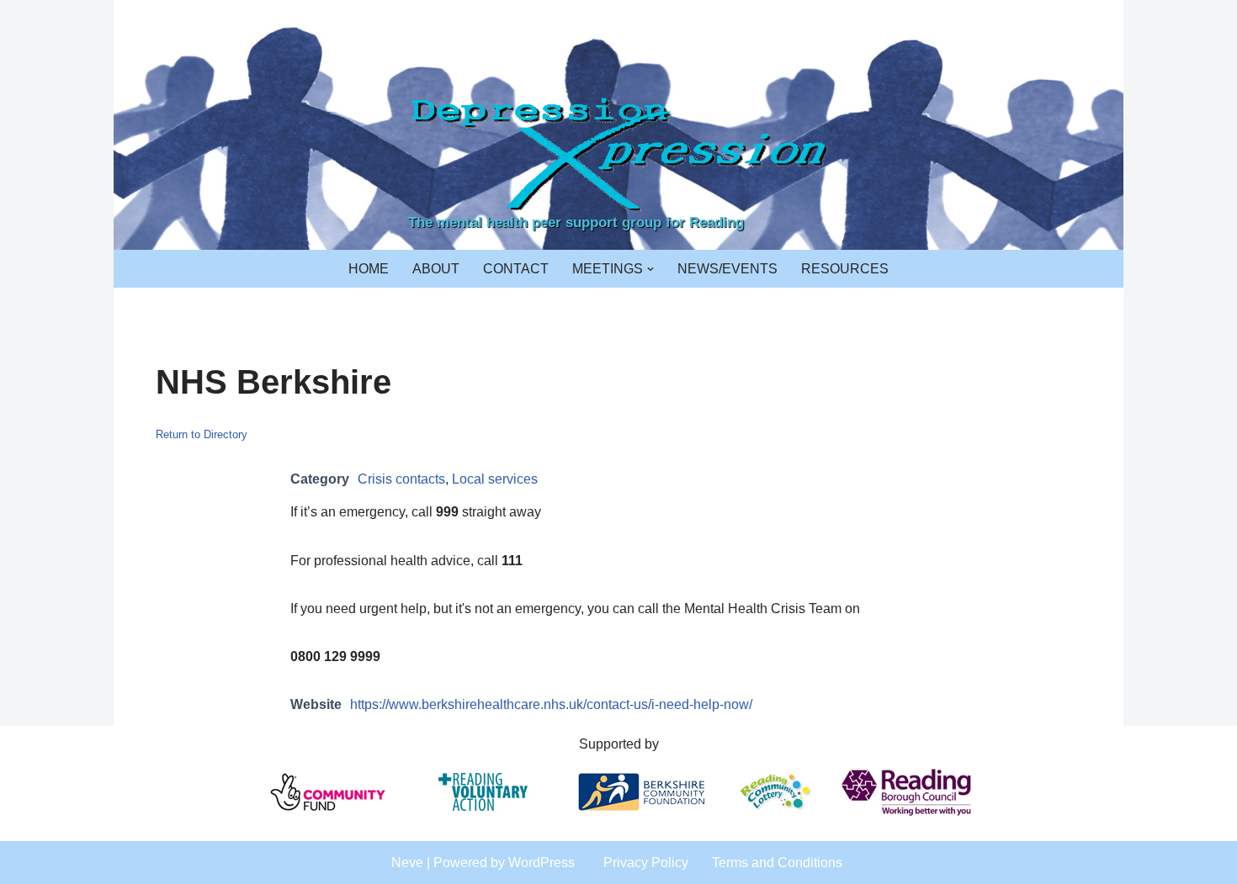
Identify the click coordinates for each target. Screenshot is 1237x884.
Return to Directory (201, 434)
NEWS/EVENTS (727, 269)
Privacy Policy (645, 862)
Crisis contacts (401, 479)
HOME (368, 269)
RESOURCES (845, 269)
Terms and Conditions (777, 862)
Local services (495, 479)
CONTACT (516, 269)
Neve (407, 862)
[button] (650, 269)
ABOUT (435, 269)
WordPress (541, 862)
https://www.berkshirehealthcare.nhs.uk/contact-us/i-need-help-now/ (551, 704)
